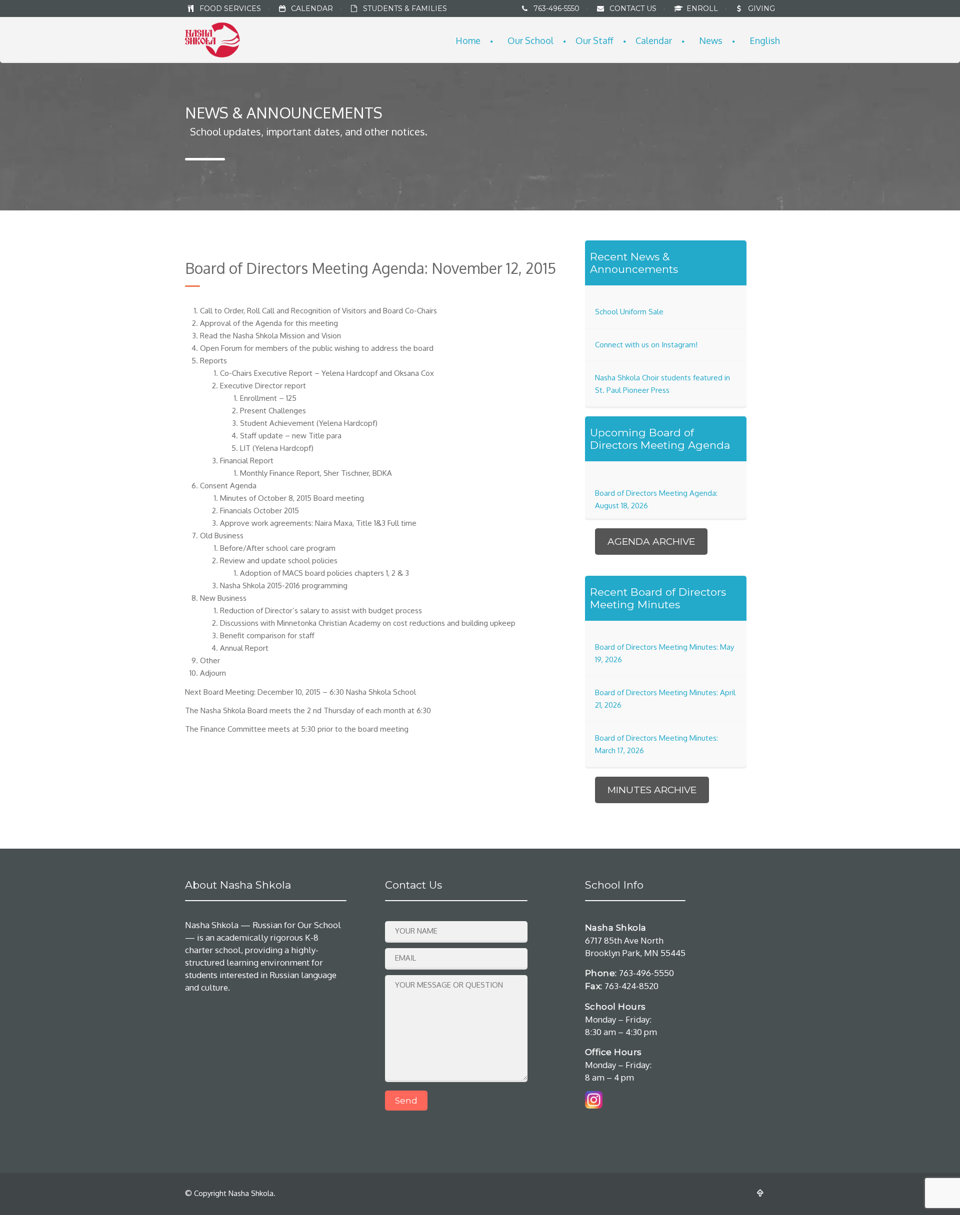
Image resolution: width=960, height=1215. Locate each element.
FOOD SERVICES (230, 8)
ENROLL (703, 8)
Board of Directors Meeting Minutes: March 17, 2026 (656, 744)
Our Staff (595, 40)
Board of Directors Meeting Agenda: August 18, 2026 (656, 499)
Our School (531, 40)
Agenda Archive (651, 541)
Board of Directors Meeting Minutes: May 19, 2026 (664, 653)
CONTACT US (633, 8)
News (710, 40)
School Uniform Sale (629, 311)
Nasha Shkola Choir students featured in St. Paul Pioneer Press (662, 384)
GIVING (761, 8)
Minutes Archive (652, 790)
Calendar (654, 40)
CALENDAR (312, 8)
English (765, 40)
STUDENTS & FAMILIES (405, 8)
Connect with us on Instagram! (646, 344)
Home (468, 40)
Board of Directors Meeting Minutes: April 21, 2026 (665, 699)
